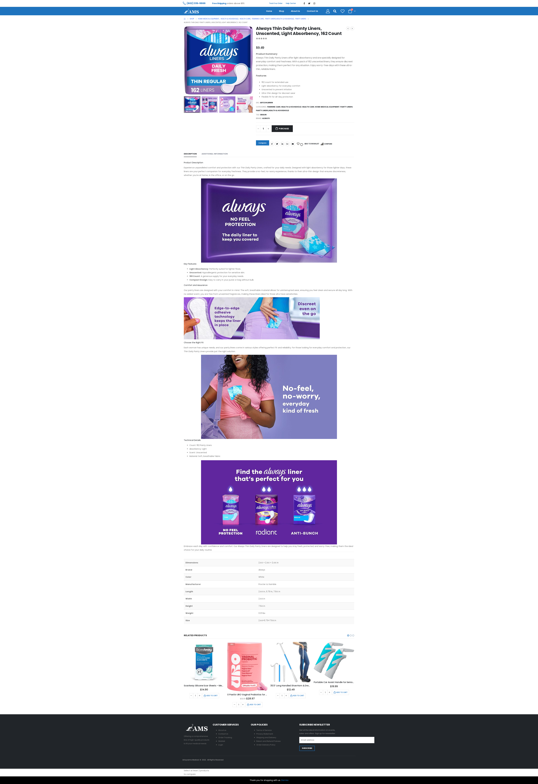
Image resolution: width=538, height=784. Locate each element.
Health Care (308, 107)
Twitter (277, 144)
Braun (263, 114)
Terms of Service (264, 730)
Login (220, 744)
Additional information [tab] (215, 153)
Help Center (291, 3)
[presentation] (184, 60)
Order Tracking (225, 737)
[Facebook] (304, 3)
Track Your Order (275, 3)
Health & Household (291, 107)
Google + (287, 144)
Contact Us (223, 734)
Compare (328, 144)
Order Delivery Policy (265, 744)
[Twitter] (309, 3)
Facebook (272, 144)
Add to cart (212, 695)
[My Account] (328, 11)
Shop (281, 11)
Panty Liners (346, 107)
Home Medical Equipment (327, 107)
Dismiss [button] (284, 780)
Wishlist (221, 741)
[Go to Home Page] (185, 19)
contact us (312, 11)
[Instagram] (314, 3)
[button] (348, 635)
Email (293, 144)
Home (269, 11)
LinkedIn (282, 144)
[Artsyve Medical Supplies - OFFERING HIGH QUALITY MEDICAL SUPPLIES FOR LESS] (191, 11)
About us (295, 11)
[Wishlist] (342, 11)
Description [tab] (190, 153)
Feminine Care (273, 107)
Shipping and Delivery (266, 737)
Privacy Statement (264, 734)
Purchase (284, 128)
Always (266, 118)
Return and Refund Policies (268, 741)
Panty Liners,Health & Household (272, 110)
